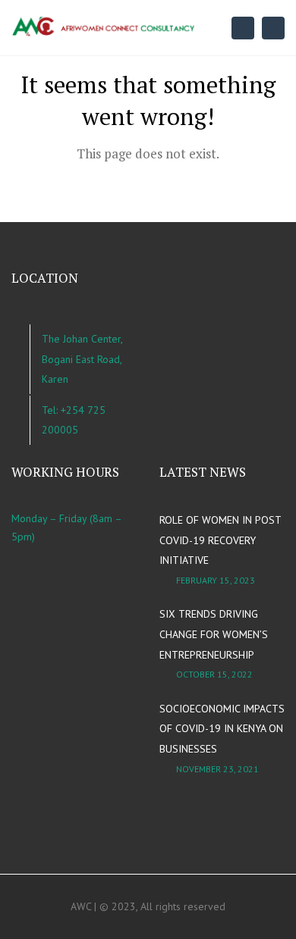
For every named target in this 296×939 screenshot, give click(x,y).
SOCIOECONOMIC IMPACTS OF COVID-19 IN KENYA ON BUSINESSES (222, 729)
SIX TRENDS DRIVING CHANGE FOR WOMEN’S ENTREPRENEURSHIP (213, 634)
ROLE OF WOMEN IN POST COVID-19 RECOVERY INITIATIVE (220, 540)
